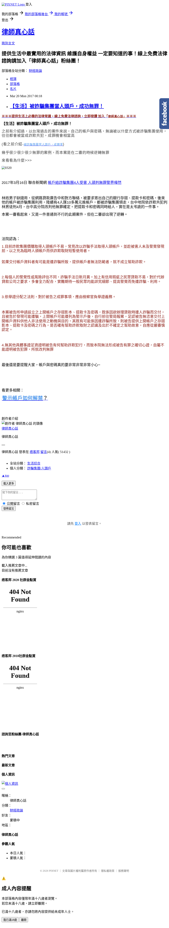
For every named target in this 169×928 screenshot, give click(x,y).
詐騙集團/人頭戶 (39, 468)
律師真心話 (18, 32)
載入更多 (8, 483)
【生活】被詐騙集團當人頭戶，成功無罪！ (57, 106)
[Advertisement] (51, 226)
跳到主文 (8, 43)
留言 (43, 452)
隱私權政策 (107, 870)
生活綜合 (33, 463)
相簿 (13, 79)
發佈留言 (8, 508)
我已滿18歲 (10, 919)
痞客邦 (35, 452)
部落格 (15, 84)
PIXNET (53, 870)
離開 (23, 919)
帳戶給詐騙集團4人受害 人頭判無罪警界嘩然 (84, 183)
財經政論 (35, 71)
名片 (13, 89)
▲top (5, 475)
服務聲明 (123, 870)
